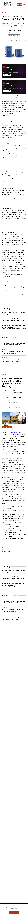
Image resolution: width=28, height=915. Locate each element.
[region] (14, 909)
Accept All (14, 912)
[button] (3, 4)
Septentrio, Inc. (17, 397)
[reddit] (16, 40)
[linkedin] (11, 40)
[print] (25, 40)
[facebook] (9, 40)
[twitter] (14, 40)
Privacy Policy (14, 908)
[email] (19, 40)
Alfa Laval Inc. (17, 30)
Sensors (4, 12)
